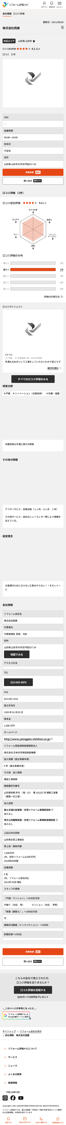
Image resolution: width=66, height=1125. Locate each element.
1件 (61, 269)
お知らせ (52, 7)
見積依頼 (32, 172)
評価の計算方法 (52, 296)
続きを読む (53, 368)
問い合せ (32, 180)
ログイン (44, 7)
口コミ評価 (18, 13)
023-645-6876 (18, 682)
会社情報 (7, 13)
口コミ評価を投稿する (33, 990)
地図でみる (16, 654)
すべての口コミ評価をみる (33, 379)
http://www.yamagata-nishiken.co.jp (27, 739)
